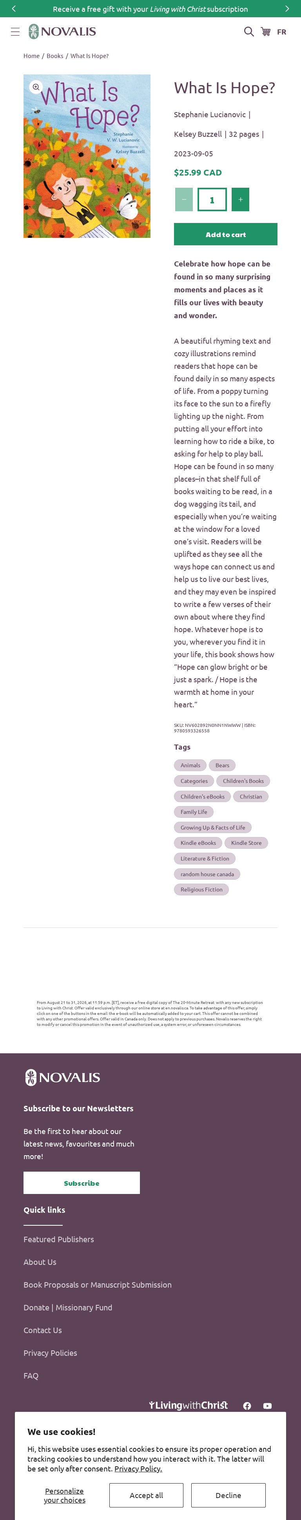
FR (281, 31)
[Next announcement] (287, 8)
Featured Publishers (59, 1239)
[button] (15, 32)
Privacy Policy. (138, 1468)
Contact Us (43, 1330)
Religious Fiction (202, 889)
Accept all (146, 1495)
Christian (251, 796)
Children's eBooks (203, 796)
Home (32, 55)
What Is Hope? (90, 55)
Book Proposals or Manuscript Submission (98, 1284)
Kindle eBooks (198, 842)
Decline (228, 1495)
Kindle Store (246, 842)
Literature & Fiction (205, 858)
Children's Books (243, 780)
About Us (40, 1261)
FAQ (31, 1375)
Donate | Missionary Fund (68, 1307)
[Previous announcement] (14, 8)
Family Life (194, 811)
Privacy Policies (50, 1352)
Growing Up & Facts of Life (213, 827)
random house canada (207, 873)
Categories (194, 780)
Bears (222, 764)
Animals (190, 764)
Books (55, 55)
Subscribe (82, 1183)
